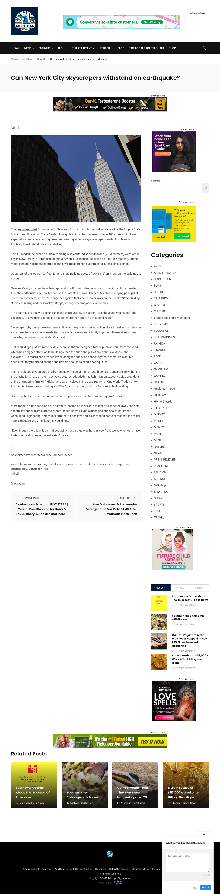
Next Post (124, 498)
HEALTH (159, 382)
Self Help (160, 485)
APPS (157, 266)
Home (15, 48)
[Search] (205, 188)
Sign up (33, 469)
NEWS (28, 48)
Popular (180, 588)
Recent (160, 588)
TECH (61, 48)
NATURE (159, 446)
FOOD (157, 356)
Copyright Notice (83, 869)
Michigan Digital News (185, 605)
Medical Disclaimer (141, 869)
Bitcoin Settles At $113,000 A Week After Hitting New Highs (190, 659)
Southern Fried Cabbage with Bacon (188, 617)
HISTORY (160, 395)
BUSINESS (45, 48)
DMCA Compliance (118, 869)
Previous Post (30, 498)
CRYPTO (159, 305)
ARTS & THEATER (165, 272)
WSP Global (47, 381)
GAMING (159, 375)
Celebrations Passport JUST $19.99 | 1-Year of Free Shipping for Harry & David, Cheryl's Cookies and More (41, 509)
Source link (18, 483)
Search (155, 180)
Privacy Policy (161, 869)
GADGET (159, 363)
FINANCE (160, 350)
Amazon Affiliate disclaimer (37, 869)
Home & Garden (164, 401)
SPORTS (159, 504)
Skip (195, 887)
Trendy (199, 588)
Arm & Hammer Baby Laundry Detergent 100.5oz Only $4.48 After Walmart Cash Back (111, 509)
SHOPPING (161, 491)
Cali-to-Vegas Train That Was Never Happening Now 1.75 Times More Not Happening (190, 640)
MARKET (159, 414)
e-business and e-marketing (172, 317)
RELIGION (160, 472)
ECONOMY (161, 324)
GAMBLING (161, 369)
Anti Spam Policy (63, 869)
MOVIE (158, 433)
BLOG (121, 48)
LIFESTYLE (104, 48)
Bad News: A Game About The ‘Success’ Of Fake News (190, 598)
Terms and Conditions (110, 873)
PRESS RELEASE (164, 459)
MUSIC (158, 440)
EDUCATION (161, 330)
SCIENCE (160, 479)
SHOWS (159, 498)
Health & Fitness (164, 388)
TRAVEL (159, 517)
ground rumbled (27, 229)
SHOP (172, 48)
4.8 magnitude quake (30, 254)
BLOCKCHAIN (162, 279)
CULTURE (160, 311)
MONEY (159, 427)
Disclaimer (100, 869)
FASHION (160, 343)
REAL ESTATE (162, 466)
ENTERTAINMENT (82, 48)
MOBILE (159, 421)
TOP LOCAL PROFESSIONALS (146, 48)
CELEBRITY (161, 298)
